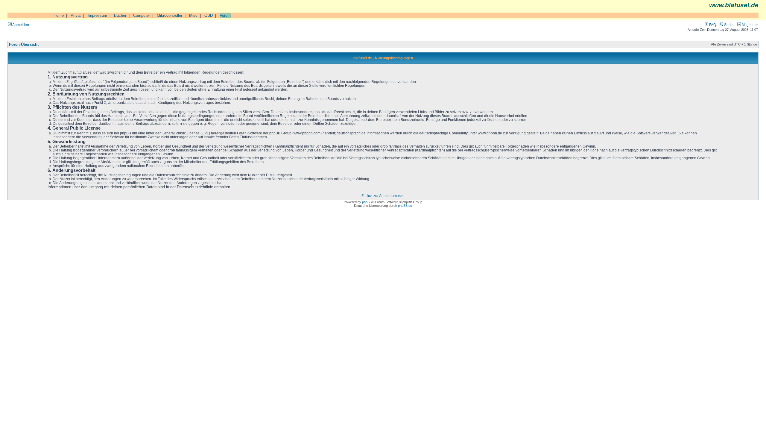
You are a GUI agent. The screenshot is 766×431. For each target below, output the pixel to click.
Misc (193, 15)
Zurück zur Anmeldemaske (383, 196)
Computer (141, 15)
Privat (76, 15)
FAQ (712, 25)
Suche (729, 25)
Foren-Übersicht (24, 45)
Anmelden (20, 25)
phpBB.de (405, 205)
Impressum (97, 15)
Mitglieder (749, 25)
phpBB (367, 202)
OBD (208, 15)
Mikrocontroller (169, 15)
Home (59, 15)
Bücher (120, 15)
